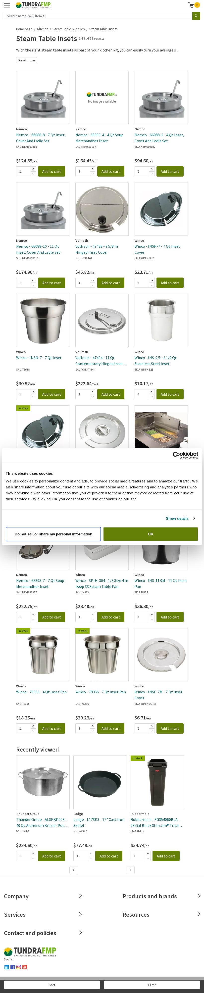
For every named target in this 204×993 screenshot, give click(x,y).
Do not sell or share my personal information (53, 534)
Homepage (24, 29)
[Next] (131, 870)
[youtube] (25, 967)
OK (150, 534)
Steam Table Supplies (69, 29)
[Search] (196, 16)
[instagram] (19, 967)
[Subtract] (33, 174)
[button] (194, 5)
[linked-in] (7, 967)
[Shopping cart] (191, 5)
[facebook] (13, 967)
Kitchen (42, 29)
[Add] (33, 169)
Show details (177, 518)
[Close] (81, 896)
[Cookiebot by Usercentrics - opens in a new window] (176, 455)
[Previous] (74, 870)
